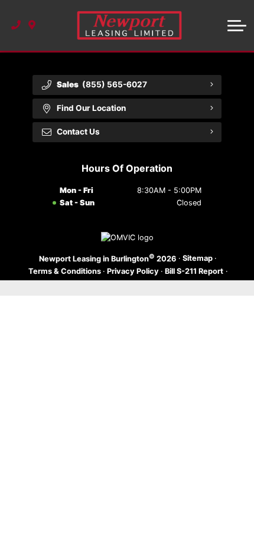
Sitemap (198, 258)
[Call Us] (16, 25)
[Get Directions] (32, 25)
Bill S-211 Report (194, 271)
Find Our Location (91, 108)
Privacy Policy (133, 271)
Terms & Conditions (64, 271)
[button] (236, 25)
